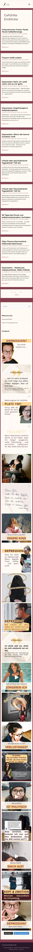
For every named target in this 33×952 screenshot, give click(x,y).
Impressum (21, 949)
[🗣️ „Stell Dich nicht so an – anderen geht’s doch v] (16, 408)
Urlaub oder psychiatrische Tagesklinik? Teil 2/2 (14, 162)
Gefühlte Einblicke (12, 33)
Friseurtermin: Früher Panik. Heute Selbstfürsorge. (15, 31)
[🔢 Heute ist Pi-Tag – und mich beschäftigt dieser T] (16, 587)
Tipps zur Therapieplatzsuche (10, 322)
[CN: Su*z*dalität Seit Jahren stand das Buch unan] (16, 378)
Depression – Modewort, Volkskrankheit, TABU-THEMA (16, 269)
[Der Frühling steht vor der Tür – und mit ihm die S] (16, 349)
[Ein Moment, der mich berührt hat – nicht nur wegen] (16, 468)
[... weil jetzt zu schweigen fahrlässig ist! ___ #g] (16, 856)
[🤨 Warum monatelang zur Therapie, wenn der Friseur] (16, 915)
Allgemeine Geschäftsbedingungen (21, 947)
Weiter (17, 294)
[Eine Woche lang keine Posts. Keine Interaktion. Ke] (16, 617)
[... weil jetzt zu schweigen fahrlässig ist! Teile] (16, 826)
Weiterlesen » (5, 47)
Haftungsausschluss (13, 949)
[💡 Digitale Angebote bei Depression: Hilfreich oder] (16, 557)
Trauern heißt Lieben (12, 58)
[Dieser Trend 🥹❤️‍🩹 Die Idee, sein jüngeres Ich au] (16, 677)
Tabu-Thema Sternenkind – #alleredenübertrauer (14, 242)
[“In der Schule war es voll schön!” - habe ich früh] (16, 886)
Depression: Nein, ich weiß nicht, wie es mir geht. (14, 83)
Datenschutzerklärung (8, 947)
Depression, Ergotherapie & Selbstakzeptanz (15, 109)
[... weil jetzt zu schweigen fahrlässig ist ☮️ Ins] (16, 766)
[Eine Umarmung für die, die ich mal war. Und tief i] (16, 528)
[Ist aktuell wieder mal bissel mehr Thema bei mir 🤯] (16, 736)
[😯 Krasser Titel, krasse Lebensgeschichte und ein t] (16, 647)
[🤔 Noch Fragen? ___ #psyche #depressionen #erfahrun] (16, 438)
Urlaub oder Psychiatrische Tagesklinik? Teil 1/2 (14, 190)
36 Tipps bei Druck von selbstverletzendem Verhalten (16, 216)
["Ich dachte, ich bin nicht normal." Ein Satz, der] (16, 498)
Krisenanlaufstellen (7, 319)
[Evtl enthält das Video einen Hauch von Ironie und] (16, 796)
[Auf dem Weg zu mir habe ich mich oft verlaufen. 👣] (16, 707)
